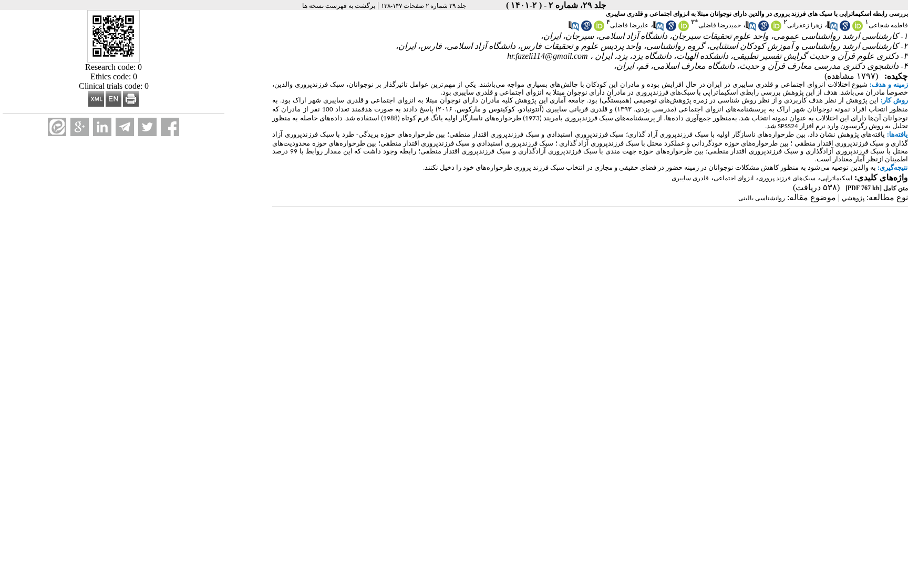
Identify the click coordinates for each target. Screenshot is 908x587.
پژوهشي (853, 198)
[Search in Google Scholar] (845, 29)
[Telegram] (125, 127)
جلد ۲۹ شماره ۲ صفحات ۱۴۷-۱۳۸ (423, 5)
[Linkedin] (102, 127)
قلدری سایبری (690, 178)
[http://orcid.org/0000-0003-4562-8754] (776, 29)
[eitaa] (57, 127)
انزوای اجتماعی (734, 178)
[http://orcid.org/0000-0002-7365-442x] (857, 29)
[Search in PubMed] (832, 29)
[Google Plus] (79, 127)
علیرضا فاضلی (629, 25)
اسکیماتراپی (836, 178)
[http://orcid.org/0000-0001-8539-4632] (683, 29)
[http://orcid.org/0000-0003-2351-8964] (599, 29)
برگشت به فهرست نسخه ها (338, 5)
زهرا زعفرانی (804, 25)
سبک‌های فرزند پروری (787, 178)
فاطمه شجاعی (888, 25)
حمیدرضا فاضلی (719, 25)
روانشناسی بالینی (761, 198)
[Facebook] (170, 127)
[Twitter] (147, 127)
